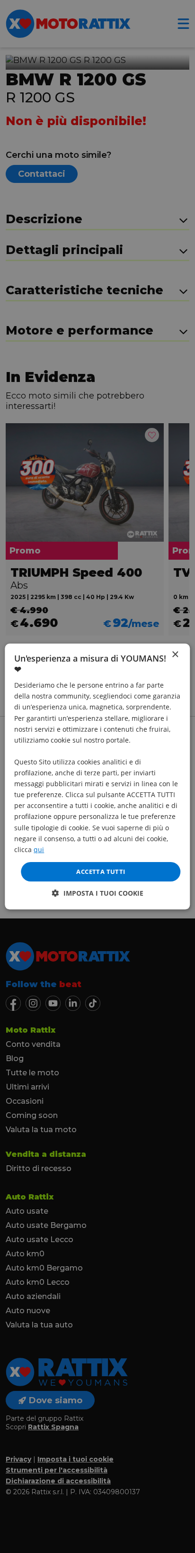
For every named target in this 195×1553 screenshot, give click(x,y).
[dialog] (97, 777)
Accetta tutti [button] (100, 871)
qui (39, 849)
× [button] (174, 654)
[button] (97, 893)
